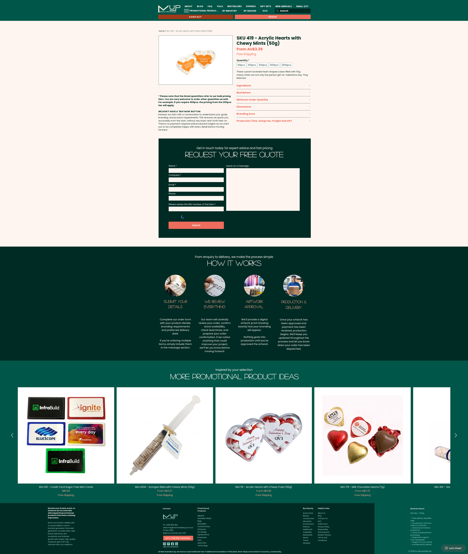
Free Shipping (246, 54)
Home (161, 31)
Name (172, 166)
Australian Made (204, 518)
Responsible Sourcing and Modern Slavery (324, 532)
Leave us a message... (238, 166)
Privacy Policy (323, 527)
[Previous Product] (12, 435)
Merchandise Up (424, 551)
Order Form (323, 524)
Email (171, 185)
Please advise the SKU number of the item (191, 204)
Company (174, 175)
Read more (241, 78)
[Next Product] (455, 435)
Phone (172, 194)
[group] (234, 442)
